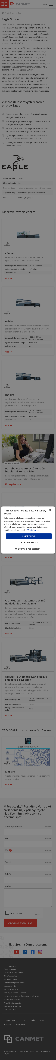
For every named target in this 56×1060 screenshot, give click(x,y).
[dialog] (28, 530)
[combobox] (50, 510)
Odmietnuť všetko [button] (29, 543)
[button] (28, 548)
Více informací (33, 530)
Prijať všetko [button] (28, 536)
